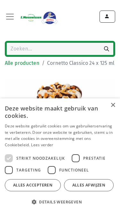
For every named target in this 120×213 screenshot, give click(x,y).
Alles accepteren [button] (32, 185)
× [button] (112, 105)
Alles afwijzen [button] (89, 185)
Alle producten (22, 63)
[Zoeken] (106, 49)
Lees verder (42, 145)
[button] (59, 202)
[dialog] (60, 155)
